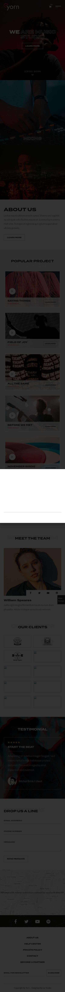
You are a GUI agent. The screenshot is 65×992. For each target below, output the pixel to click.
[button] (60, 473)
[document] (32, 496)
